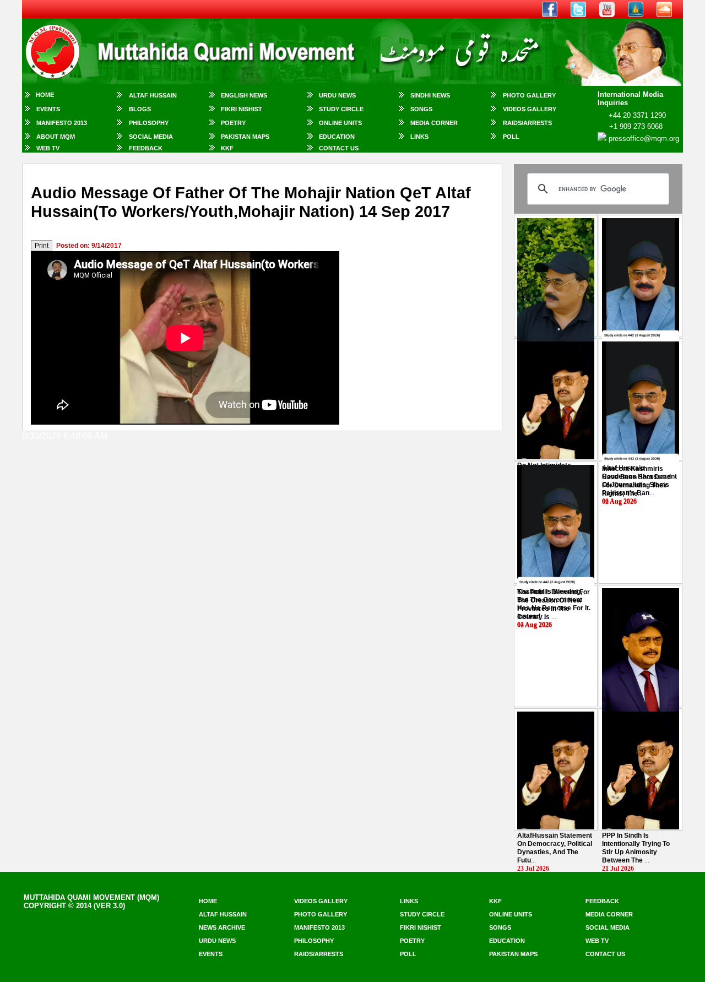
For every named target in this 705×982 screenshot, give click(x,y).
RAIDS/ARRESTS (527, 123)
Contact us (605, 954)
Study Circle (341, 109)
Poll (511, 136)
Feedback (145, 148)
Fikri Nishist (241, 109)
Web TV (47, 148)
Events (48, 109)
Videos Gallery (529, 109)
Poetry (233, 123)
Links (419, 136)
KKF (227, 148)
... (636, 481)
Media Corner (434, 123)
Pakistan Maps (245, 136)
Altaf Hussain (153, 95)
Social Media (151, 136)
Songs (421, 109)
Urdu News (337, 95)
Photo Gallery (529, 95)
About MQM (55, 136)
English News (244, 95)
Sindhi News (430, 95)
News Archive (222, 927)
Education (337, 136)
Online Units (340, 123)
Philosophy (149, 123)
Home (45, 94)
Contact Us (339, 148)
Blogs (140, 109)
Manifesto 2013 (61, 123)
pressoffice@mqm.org (644, 138)
